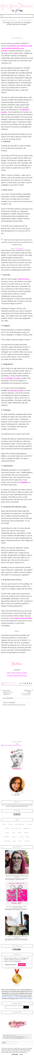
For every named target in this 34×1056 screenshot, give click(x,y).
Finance (21, 836)
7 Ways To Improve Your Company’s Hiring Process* (17, 937)
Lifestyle (29, 824)
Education (27, 841)
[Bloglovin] (17, 815)
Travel (13, 832)
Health (7, 832)
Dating (7, 828)
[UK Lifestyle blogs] (17, 985)
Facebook (13, 672)
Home (4, 824)
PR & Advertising (19, 824)
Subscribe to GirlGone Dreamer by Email (17, 675)
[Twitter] (14, 815)
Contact (10, 824)
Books (27, 836)
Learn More (14, 1054)
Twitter (8, 672)
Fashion (20, 832)
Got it (21, 1054)
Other (20, 841)
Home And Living (16, 828)
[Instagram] (19, 815)
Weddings (26, 828)
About (14, 841)
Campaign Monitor (19, 248)
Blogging (7, 836)
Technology (7, 841)
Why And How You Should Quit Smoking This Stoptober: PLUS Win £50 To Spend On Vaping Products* (17, 876)
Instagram (24, 672)
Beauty (26, 832)
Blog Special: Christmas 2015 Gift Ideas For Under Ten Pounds (17, 907)
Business (14, 836)
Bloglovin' (19, 672)
